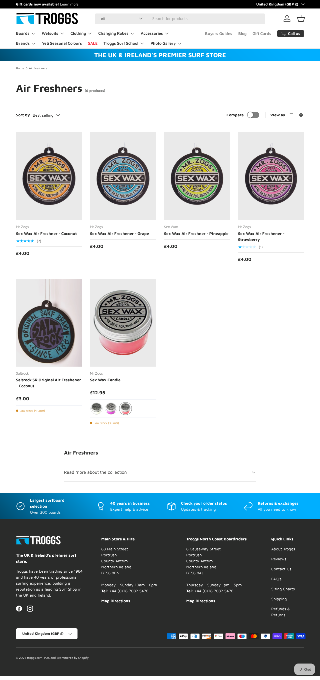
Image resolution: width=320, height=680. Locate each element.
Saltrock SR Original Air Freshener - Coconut (48, 383)
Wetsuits (50, 33)
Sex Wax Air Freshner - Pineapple (196, 233)
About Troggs (283, 549)
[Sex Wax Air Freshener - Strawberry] (271, 176)
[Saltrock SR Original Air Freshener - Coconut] (49, 323)
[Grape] (111, 409)
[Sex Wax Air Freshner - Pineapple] (197, 176)
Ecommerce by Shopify (72, 658)
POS (47, 658)
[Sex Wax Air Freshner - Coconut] (49, 176)
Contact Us (281, 569)
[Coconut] (96, 409)
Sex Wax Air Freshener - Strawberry (261, 236)
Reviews (278, 559)
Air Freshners (38, 68)
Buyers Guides (218, 33)
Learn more (69, 4)
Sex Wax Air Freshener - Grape (119, 233)
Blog (242, 33)
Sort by (23, 115)
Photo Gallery (163, 43)
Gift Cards (261, 33)
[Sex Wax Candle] (123, 323)
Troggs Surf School (121, 43)
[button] (301, 18)
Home (20, 68)
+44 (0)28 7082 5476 (129, 591)
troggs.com (34, 658)
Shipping (279, 599)
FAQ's (276, 579)
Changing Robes (113, 33)
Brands (23, 43)
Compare (235, 115)
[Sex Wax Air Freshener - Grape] (123, 176)
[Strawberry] (126, 409)
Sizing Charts (283, 589)
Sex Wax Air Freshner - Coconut (46, 233)
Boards (23, 33)
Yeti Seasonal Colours (62, 43)
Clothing (78, 33)
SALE (93, 43)
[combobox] (180, 18)
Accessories (152, 33)
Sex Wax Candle (105, 380)
